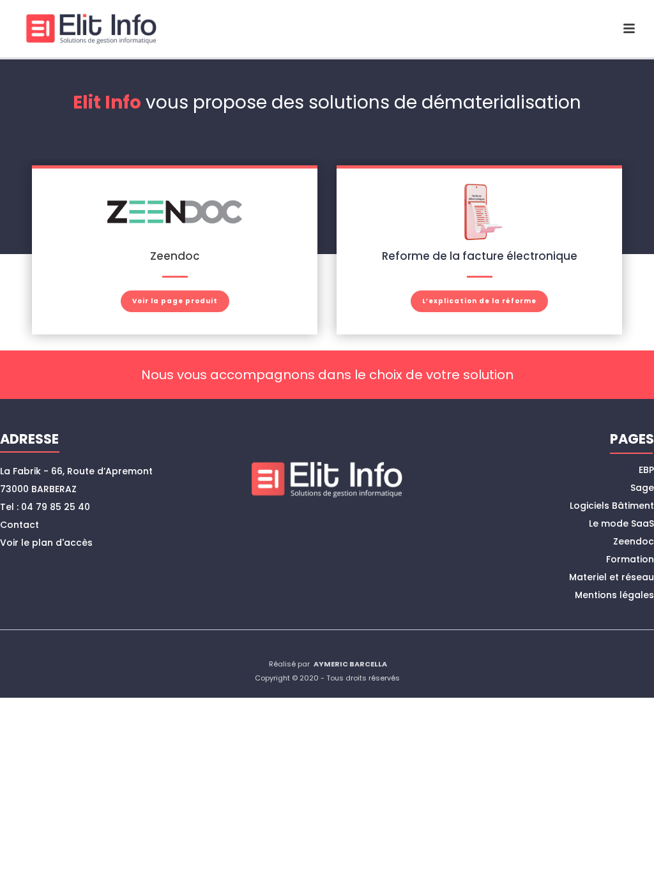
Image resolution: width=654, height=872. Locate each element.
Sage (642, 487)
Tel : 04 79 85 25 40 (45, 506)
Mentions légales (614, 595)
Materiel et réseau (611, 577)
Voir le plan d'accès (46, 542)
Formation (630, 559)
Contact (19, 524)
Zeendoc (633, 541)
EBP (646, 469)
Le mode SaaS (621, 523)
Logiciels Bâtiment (612, 505)
